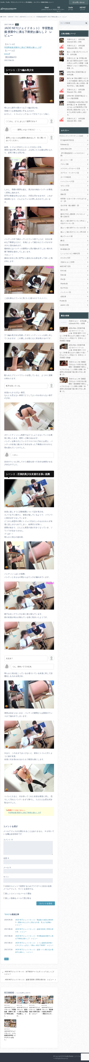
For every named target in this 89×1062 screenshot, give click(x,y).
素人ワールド (66, 236)
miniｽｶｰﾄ (64, 305)
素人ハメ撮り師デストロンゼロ (72, 228)
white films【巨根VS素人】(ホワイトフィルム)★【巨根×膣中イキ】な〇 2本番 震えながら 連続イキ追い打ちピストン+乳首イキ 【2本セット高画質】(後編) (73, 334)
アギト (64, 164)
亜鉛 (63, 194)
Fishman (64, 144)
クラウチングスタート (70, 168)
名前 (6, 858)
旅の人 (64, 210)
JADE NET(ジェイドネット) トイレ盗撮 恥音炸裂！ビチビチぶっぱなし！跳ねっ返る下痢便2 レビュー (34, 944)
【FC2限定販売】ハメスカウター (72, 154)
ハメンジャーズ (67, 181)
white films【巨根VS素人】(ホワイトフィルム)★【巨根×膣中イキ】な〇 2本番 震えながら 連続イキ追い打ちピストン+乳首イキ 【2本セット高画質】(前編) (73, 351)
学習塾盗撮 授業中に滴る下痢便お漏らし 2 (21, 47)
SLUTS (64, 288)
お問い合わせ (80, 2)
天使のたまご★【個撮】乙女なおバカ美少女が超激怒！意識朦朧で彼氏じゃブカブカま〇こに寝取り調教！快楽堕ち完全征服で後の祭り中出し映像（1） (73, 385)
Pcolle (63, 301)
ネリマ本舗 (65, 177)
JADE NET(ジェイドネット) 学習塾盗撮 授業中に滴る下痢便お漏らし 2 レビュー (34, 937)
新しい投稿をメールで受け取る (18, 898)
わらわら (65, 258)
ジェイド (82, 8)
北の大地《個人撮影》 (69, 205)
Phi (62, 279)
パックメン (65, 292)
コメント (8, 839)
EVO (6, 54)
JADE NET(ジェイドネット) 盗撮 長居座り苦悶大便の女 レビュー (34, 930)
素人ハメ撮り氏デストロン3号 (73, 232)
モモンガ (64, 186)
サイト (6, 877)
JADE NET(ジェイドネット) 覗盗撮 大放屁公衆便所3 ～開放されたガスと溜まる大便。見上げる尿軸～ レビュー (34, 922)
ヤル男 (64, 190)
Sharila (64, 284)
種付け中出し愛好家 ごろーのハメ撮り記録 (72, 215)
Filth (63, 275)
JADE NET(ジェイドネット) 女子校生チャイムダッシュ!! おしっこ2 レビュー (30, 973)
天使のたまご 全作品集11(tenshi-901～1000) (77, 322)
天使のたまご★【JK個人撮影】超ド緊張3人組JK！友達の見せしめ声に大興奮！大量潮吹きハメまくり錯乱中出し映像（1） (77, 63)
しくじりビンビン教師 (70, 253)
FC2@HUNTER (67, 140)
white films (66, 149)
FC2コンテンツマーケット (58, 9)
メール (7, 867)
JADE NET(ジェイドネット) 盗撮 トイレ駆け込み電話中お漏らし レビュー (34, 951)
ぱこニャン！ (66, 160)
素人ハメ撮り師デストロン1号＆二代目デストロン (73, 222)
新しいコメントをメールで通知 (18, 893)
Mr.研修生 (65, 249)
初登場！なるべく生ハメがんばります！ (73, 200)
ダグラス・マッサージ (69, 173)
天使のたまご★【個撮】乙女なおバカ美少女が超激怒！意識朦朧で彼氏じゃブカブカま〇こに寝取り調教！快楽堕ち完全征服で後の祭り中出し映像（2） (73, 368)
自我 (63, 296)
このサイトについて (46, 8)
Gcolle (64, 245)
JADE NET (65, 266)
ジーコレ (70, 8)
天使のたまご (67, 262)
